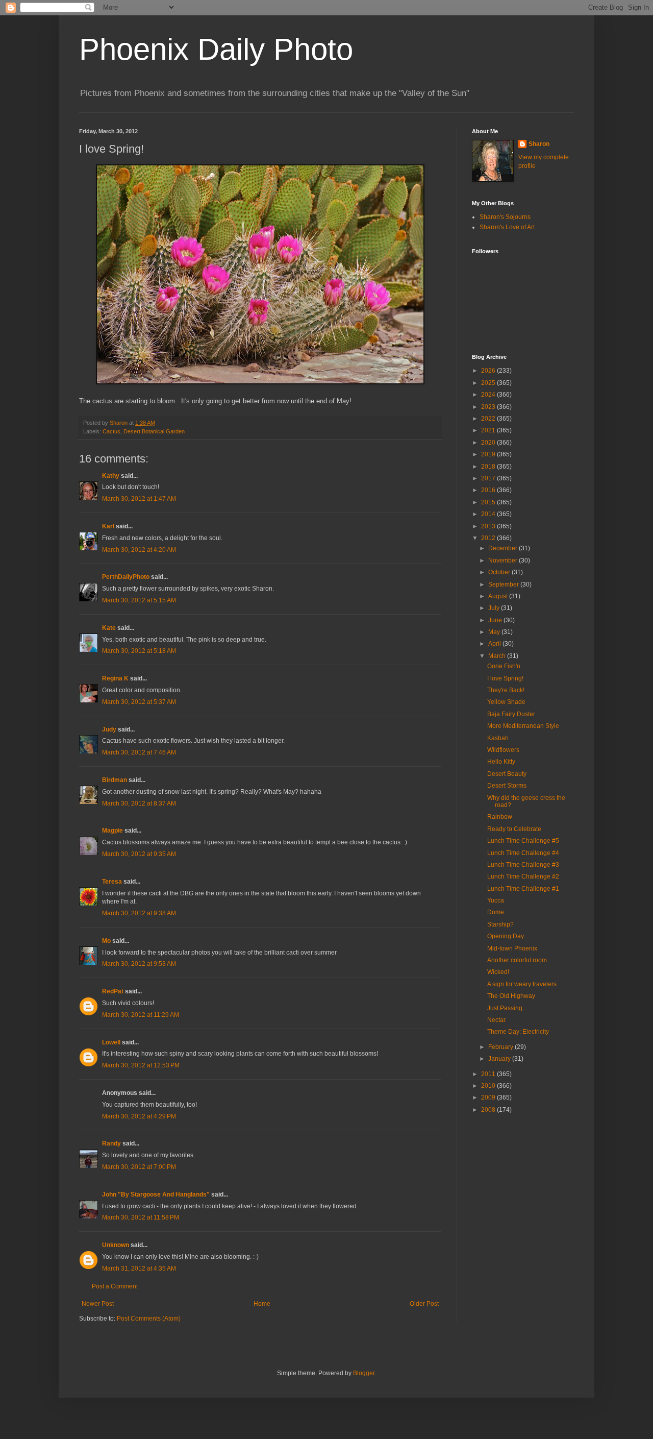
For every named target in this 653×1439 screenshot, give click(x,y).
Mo (106, 940)
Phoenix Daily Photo (216, 49)
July (494, 608)
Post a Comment (115, 1286)
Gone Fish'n (503, 666)
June (496, 620)
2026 (489, 370)
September (504, 584)
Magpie (112, 830)
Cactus (111, 431)
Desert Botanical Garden (154, 431)
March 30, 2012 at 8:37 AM (139, 803)
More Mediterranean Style (523, 725)
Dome (495, 912)
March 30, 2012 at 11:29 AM (140, 1014)
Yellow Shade (506, 701)
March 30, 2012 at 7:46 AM (139, 752)
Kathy (110, 475)
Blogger (363, 1373)
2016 (489, 490)
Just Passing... (507, 1008)
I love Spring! (505, 678)
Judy (109, 729)
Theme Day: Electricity (518, 1031)
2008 (489, 1109)
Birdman (114, 780)
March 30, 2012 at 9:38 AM (139, 913)
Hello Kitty (501, 761)
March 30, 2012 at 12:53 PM (141, 1065)
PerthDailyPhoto (125, 576)
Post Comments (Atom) (149, 1318)
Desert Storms (506, 785)
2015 (489, 502)
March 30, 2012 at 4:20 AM (139, 549)
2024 (489, 394)
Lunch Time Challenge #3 (523, 864)
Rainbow (499, 816)
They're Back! (505, 690)
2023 (489, 406)
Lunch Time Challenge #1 (523, 888)
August (498, 596)
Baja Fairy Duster (511, 714)
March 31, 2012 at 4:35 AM (139, 1268)
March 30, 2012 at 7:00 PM (139, 1166)
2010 (489, 1085)
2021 (489, 430)
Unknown (115, 1245)
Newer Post (98, 1303)
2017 (489, 478)
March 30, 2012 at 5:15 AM (139, 600)
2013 (489, 526)
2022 (489, 418)
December (503, 548)
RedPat (112, 991)
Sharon (539, 144)
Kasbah (498, 738)
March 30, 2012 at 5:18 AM (139, 650)
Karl (108, 526)
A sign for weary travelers (522, 984)
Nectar (496, 1019)
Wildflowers (503, 749)
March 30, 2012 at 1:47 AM (139, 498)
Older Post (424, 1303)
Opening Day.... (508, 936)
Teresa (112, 881)
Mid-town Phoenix (512, 948)
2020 (489, 442)
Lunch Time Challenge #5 (523, 840)
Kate (109, 627)
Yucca (495, 900)
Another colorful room (517, 960)
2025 (489, 382)
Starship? (500, 924)
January (500, 1058)
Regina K (115, 678)
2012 (489, 538)
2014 (489, 514)
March (497, 656)
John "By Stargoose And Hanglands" (156, 1194)
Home (262, 1303)
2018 (489, 466)
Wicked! (498, 971)
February (501, 1047)
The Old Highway (511, 995)
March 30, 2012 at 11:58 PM (140, 1217)
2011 (489, 1074)
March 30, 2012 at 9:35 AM (139, 854)
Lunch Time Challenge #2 (523, 876)
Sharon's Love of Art (507, 227)
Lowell (111, 1042)
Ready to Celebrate (514, 829)
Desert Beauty (506, 773)
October (500, 572)
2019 (489, 454)
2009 (489, 1097)
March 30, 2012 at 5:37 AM (139, 701)
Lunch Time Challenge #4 (523, 853)
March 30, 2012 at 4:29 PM (139, 1116)
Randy (111, 1143)
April (495, 643)
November (503, 560)
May (494, 632)
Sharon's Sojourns (505, 217)
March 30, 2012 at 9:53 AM (139, 963)
